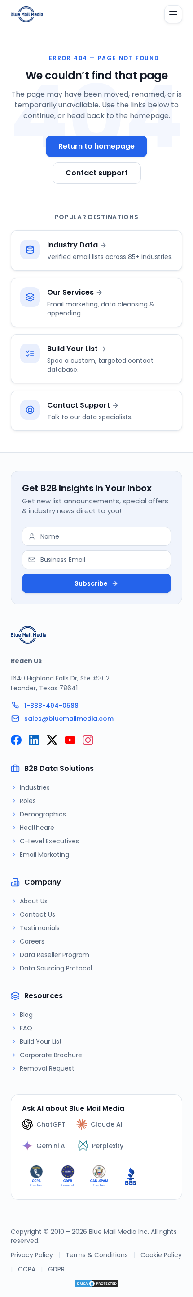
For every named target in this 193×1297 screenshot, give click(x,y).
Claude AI (107, 1124)
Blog (26, 1014)
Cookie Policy (161, 1254)
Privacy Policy (32, 1254)
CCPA (26, 1269)
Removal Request (47, 1068)
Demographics (43, 814)
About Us (34, 901)
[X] (52, 740)
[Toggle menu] (173, 14)
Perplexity (107, 1145)
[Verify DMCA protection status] (96, 1283)
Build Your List (41, 1041)
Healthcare (37, 827)
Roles (28, 800)
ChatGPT (51, 1124)
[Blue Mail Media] (27, 14)
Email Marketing (44, 854)
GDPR (56, 1269)
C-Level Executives (49, 841)
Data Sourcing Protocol (56, 968)
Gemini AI (51, 1145)
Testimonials (40, 927)
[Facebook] (16, 740)
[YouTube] (70, 740)
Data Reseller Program (54, 954)
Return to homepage (96, 146)
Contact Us (37, 914)
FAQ (26, 1028)
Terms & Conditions (97, 1254)
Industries (35, 787)
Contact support (97, 173)
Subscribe (91, 583)
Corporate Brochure (51, 1054)
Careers (32, 941)
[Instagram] (88, 740)
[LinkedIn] (34, 740)
